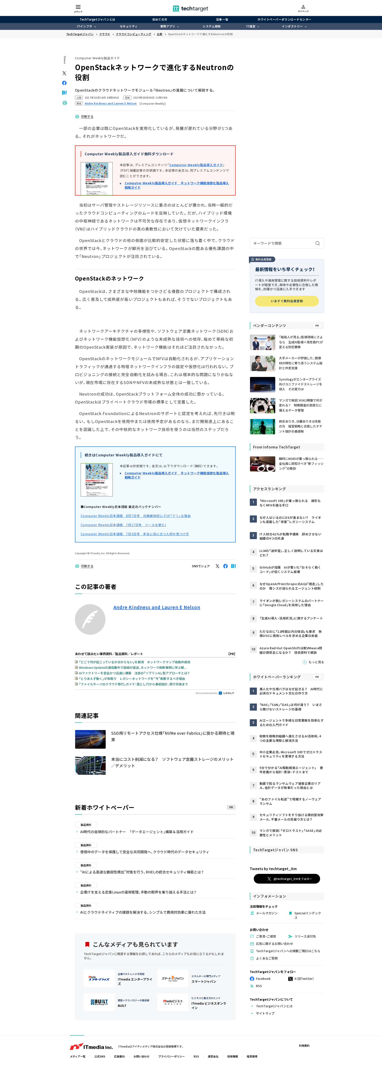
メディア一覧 (78, 1056)
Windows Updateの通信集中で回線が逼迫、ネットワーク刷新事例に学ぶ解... (133, 667)
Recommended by (207, 693)
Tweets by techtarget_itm (273, 868)
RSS (196, 1056)
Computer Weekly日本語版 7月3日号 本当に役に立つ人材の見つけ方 (135, 534)
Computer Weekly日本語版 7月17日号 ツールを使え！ (123, 525)
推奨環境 (252, 1056)
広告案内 (119, 1056)
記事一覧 (222, 19)
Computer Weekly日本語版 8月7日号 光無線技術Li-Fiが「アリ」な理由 (136, 515)
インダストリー (292, 26)
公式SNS (99, 1056)
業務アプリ (167, 26)
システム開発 (212, 26)
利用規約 (304, 1045)
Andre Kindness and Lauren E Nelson (156, 607)
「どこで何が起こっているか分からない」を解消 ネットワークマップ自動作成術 (134, 662)
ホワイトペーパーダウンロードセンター (284, 19)
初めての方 (159, 19)
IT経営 (250, 26)
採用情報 (232, 1056)
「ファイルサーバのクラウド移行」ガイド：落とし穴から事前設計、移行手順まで (133, 684)
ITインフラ (84, 26)
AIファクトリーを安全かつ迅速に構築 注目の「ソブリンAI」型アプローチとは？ (134, 673)
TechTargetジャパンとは (97, 19)
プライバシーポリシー (171, 1056)
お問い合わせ (141, 1056)
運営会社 (213, 1056)
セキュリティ (129, 26)
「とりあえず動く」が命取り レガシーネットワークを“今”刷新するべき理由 (132, 678)
